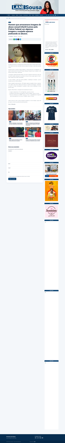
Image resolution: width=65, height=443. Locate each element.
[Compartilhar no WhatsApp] (14, 39)
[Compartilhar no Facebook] (16, 39)
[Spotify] (54, 15)
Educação (20, 15)
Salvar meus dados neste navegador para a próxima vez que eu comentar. (20, 176)
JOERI (34, 441)
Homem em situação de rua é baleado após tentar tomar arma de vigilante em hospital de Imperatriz (33, 124)
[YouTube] (55, 15)
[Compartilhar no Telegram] (20, 39)
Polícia (30, 15)
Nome (9, 163)
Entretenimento (25, 15)
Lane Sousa (11, 36)
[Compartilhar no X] (18, 39)
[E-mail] (52, 15)
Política (33, 15)
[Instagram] (48, 15)
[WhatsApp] (50, 15)
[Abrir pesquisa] (58, 15)
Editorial (17, 15)
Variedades (41, 15)
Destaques (13, 15)
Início (7, 18)
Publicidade (37, 15)
